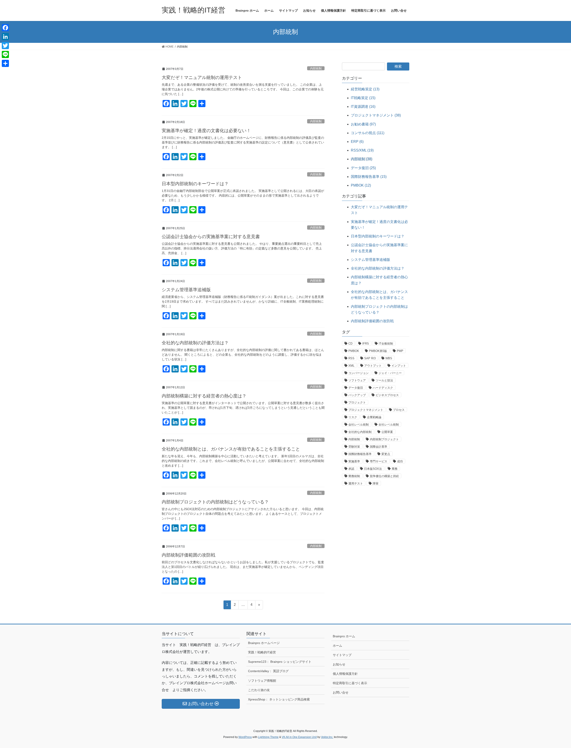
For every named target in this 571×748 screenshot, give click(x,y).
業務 (394, 468)
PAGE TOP (554, 721)
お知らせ (339, 664)
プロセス (399, 409)
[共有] (5, 63)
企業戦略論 (374, 417)
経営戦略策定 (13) (365, 89)
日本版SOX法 (373, 468)
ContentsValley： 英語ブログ (268, 671)
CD (350, 343)
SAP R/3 (370, 358)
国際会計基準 (378, 446)
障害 (376, 483)
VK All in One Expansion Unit (299, 737)
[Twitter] (5, 45)
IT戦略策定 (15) (363, 98)
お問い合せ (340, 692)
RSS (351, 358)
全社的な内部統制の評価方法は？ (195, 342)
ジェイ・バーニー (390, 373)
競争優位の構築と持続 (384, 476)
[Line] (5, 54)
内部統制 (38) (361, 159)
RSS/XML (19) (362, 150)
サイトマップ (342, 655)
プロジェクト (357, 402)
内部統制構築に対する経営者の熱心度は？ (204, 395)
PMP (400, 351)
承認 (351, 468)
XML (351, 365)
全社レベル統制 (389, 424)
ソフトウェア (357, 380)
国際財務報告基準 (360, 454)
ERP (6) (357, 141)
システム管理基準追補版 (186, 289)
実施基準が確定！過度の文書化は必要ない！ (206, 130)
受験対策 (354, 446)
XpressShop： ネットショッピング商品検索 (279, 699)
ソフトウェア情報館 (262, 680)
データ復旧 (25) (363, 168)
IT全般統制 (386, 343)
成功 (400, 461)
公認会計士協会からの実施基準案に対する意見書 (211, 236)
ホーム (337, 645)
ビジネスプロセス (387, 395)
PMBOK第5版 (378, 351)
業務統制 (354, 476)
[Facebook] (5, 27)
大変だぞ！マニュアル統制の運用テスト (202, 77)
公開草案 (387, 432)
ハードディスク (383, 387)
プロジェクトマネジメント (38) (376, 115)
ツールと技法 (384, 380)
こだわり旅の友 (259, 690)
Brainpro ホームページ (264, 643)
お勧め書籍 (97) (363, 124)
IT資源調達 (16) (363, 106)
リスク (352, 417)
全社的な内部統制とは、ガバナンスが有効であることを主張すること (231, 449)
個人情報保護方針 (345, 673)
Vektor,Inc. (327, 737)
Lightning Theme (268, 737)
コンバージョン (358, 373)
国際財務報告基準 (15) (369, 177)
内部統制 (316, 68)
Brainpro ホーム (344, 636)
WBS (388, 358)
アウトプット (373, 365)
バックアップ (357, 395)
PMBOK (353, 351)
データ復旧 (355, 387)
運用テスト (355, 483)
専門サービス (378, 461)
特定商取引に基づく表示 (350, 683)
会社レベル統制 (358, 424)
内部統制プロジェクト (384, 439)
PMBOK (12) (361, 185)
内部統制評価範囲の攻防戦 (188, 555)
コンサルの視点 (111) (367, 133)
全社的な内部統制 (360, 432)
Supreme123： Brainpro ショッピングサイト (279, 661)
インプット (398, 365)
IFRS (365, 343)
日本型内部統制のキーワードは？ (195, 183)
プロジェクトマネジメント (365, 409)
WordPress (245, 737)
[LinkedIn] (5, 36)
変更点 (385, 454)
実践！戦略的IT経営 (262, 652)
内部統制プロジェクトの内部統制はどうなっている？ (215, 501)
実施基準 (354, 461)
